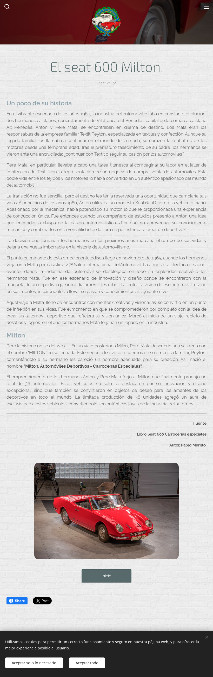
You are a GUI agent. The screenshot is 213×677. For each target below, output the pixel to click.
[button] (6, 6)
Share (20, 601)
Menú (206, 6)
